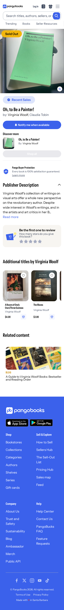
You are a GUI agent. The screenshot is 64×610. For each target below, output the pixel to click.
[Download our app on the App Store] (17, 423)
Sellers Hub (44, 450)
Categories (14, 457)
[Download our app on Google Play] (41, 422)
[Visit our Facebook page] (17, 580)
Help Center (45, 511)
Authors (11, 465)
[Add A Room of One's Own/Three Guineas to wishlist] (23, 275)
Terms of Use (23, 594)
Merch (10, 554)
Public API (13, 561)
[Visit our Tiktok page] (47, 580)
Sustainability (15, 531)
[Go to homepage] (13, 6)
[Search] (56, 15)
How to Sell (44, 442)
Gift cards (13, 487)
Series (10, 480)
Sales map (43, 477)
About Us (12, 511)
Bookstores (14, 442)
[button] (32, 185)
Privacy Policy (40, 594)
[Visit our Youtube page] (40, 580)
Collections (14, 450)
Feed (40, 485)
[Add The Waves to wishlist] (52, 275)
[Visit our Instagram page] (32, 580)
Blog (9, 539)
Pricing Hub (44, 469)
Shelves (11, 472)
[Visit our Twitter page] (24, 580)
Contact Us (44, 519)
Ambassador (15, 546)
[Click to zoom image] (32, 61)
